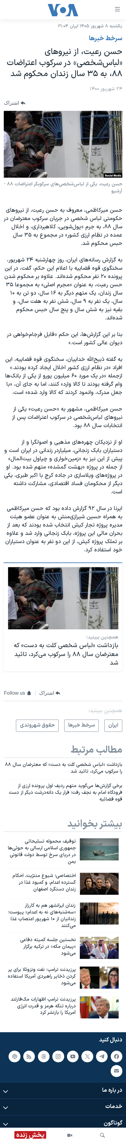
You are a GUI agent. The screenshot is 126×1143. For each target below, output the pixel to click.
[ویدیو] (70, 1135)
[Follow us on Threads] (44, 1056)
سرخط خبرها (105, 39)
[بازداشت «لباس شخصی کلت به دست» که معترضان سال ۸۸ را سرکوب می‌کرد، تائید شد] (63, 598)
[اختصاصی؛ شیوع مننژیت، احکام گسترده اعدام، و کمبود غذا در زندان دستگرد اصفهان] (99, 884)
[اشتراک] (116, 1071)
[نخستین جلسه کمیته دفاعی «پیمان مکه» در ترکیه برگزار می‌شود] (99, 948)
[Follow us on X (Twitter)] (87, 1056)
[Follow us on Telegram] (102, 1056)
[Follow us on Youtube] (73, 1056)
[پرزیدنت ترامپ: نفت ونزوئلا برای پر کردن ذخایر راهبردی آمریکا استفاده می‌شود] (99, 978)
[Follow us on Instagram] (58, 1056)
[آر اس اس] (29, 1056)
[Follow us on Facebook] (116, 1056)
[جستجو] (102, 1135)
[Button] (14, 103)
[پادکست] (14, 1056)
